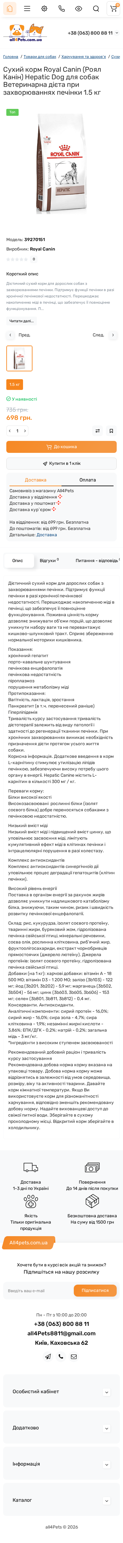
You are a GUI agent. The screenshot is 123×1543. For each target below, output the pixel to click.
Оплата (87, 480)
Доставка (35, 480)
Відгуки (49, 560)
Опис (17, 560)
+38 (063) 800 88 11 (90, 33)
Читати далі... (21, 321)
